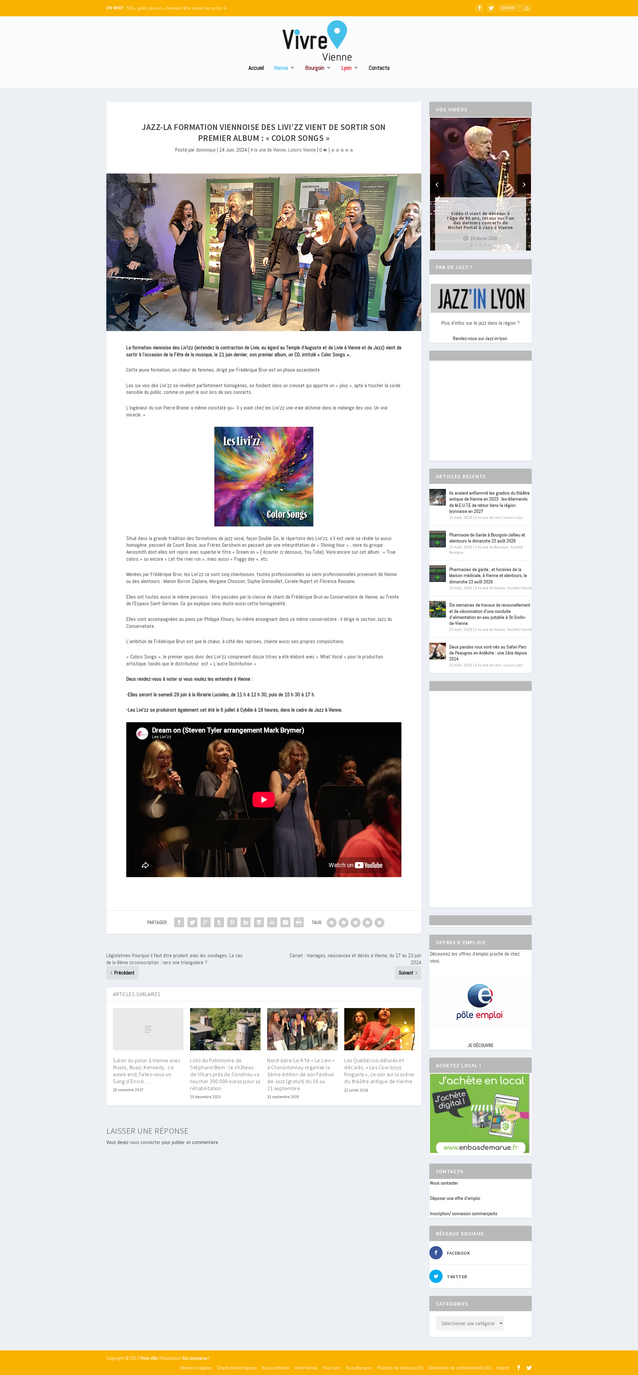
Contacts (379, 68)
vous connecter (145, 1142)
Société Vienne (519, 588)
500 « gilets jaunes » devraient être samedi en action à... (178, 8)
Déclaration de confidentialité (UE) (459, 1368)
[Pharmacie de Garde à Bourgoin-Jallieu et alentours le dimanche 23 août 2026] (437, 539)
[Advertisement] (480, 416)
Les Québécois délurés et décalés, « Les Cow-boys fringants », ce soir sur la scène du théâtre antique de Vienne (379, 1070)
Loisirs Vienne (302, 149)
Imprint (502, 1368)
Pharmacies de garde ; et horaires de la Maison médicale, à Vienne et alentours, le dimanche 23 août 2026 (488, 575)
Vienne (281, 68)
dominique (206, 149)
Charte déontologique (237, 1368)
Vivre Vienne (306, 1368)
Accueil (256, 68)
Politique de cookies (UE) (400, 1368)
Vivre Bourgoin (359, 1368)
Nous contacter (444, 1183)
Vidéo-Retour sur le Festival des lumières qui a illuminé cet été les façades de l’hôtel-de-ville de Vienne (480, 220)
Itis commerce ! (195, 1358)
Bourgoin (314, 68)
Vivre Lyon (331, 1368)
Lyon (347, 68)
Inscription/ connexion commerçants (463, 1213)
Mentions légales (196, 1368)
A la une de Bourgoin (491, 547)
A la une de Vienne (268, 149)
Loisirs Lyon (513, 517)
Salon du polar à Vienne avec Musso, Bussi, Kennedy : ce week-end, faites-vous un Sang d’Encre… (147, 1070)
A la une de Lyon (488, 517)
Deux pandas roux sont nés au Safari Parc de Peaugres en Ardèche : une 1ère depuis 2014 (488, 653)
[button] (471, 245)
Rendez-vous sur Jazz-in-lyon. (480, 338)
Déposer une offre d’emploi (455, 1198)
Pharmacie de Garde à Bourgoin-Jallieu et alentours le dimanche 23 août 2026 (487, 538)
